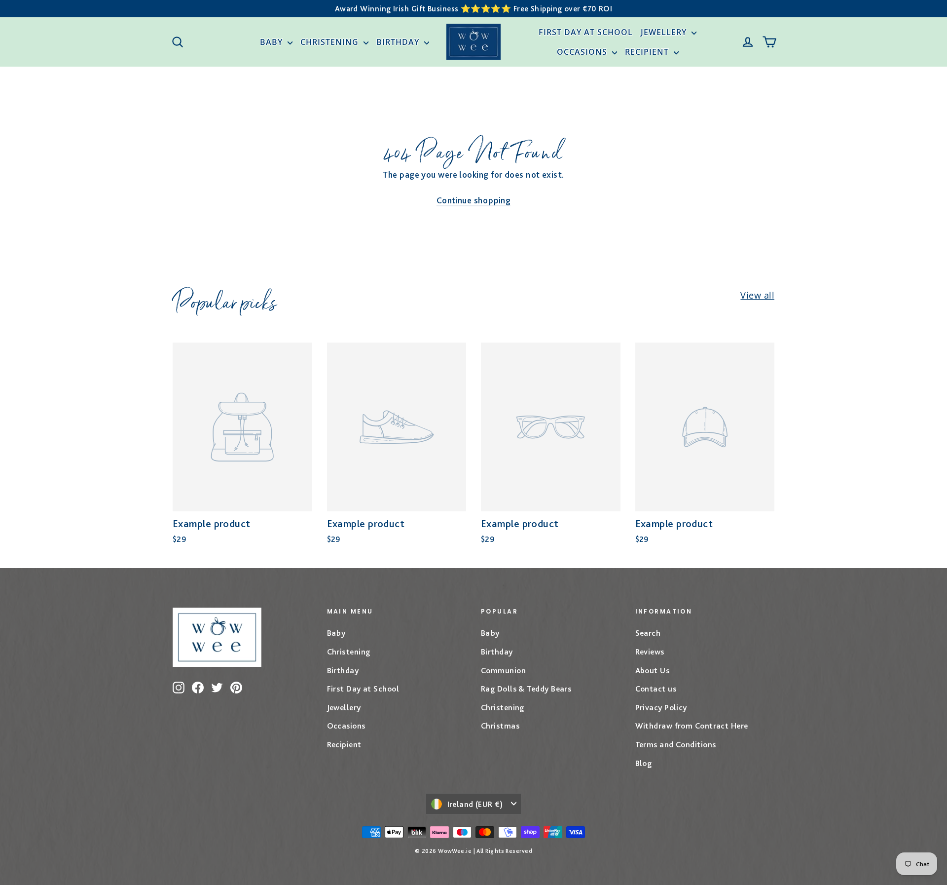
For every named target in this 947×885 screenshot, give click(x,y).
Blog (643, 763)
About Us (652, 670)
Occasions (583, 51)
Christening (330, 42)
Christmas (500, 726)
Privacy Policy (661, 707)
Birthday (399, 42)
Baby (272, 42)
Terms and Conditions (675, 744)
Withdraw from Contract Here (691, 726)
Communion (503, 670)
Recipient (648, 51)
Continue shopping (474, 200)
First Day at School (586, 32)
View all (757, 295)
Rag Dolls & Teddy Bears (526, 688)
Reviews (649, 651)
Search (648, 633)
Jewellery (665, 32)
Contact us (656, 688)
